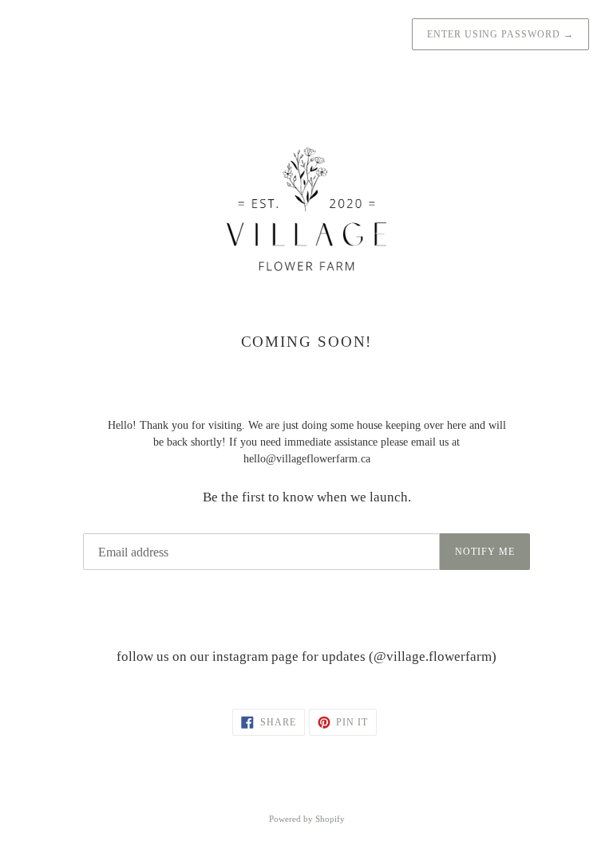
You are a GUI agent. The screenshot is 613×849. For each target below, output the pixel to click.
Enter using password (500, 34)
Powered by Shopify (307, 818)
